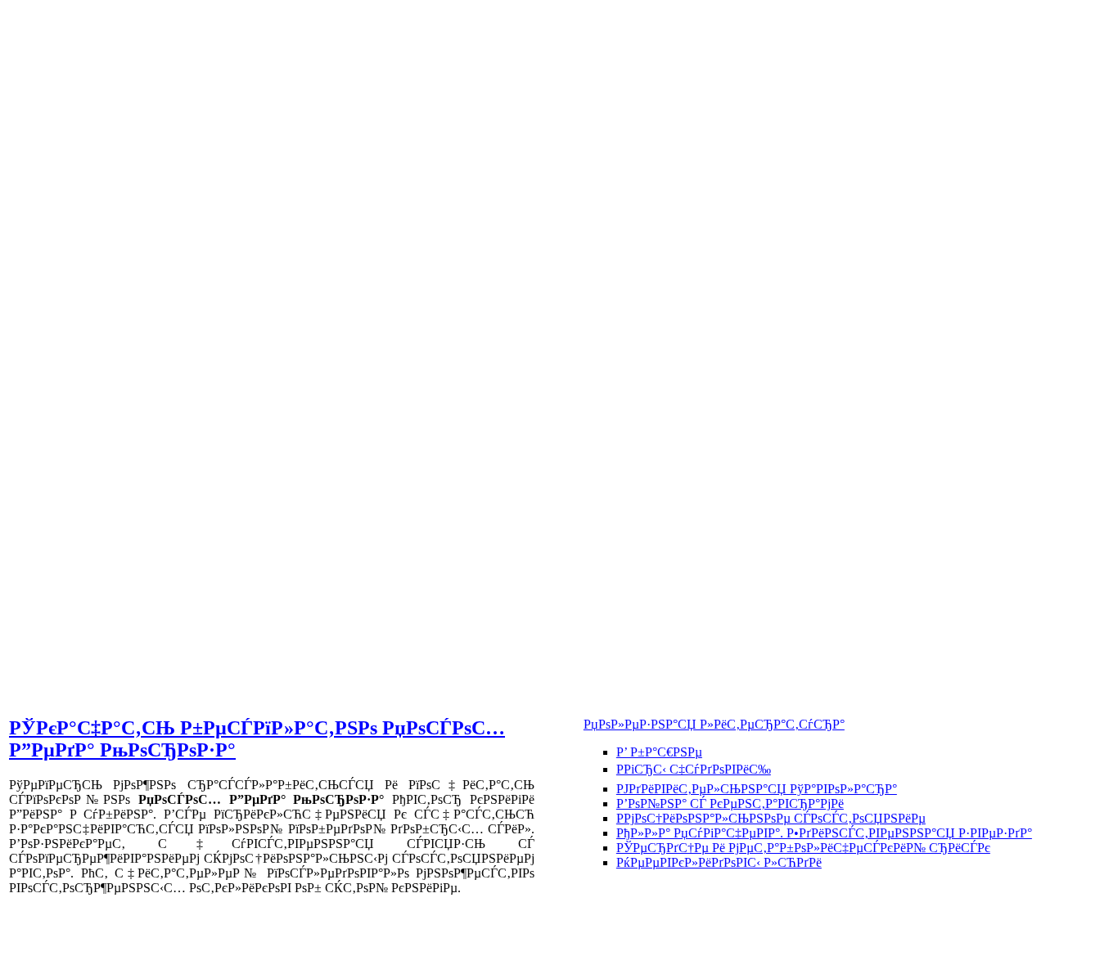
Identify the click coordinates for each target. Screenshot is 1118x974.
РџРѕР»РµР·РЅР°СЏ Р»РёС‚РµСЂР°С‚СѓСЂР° (714, 724)
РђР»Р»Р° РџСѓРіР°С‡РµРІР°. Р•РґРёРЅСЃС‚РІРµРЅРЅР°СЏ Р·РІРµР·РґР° (824, 833)
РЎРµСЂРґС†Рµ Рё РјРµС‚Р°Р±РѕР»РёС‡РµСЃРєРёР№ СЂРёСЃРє (803, 848)
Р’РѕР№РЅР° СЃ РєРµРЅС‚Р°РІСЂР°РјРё (730, 803)
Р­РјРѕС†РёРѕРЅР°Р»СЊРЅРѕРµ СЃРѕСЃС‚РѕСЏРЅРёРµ (771, 818)
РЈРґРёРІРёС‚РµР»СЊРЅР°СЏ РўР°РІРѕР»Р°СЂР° (756, 789)
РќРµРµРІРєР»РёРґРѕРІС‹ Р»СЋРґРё (719, 862)
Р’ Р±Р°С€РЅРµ (659, 752)
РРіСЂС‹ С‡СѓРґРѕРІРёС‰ (693, 769)
